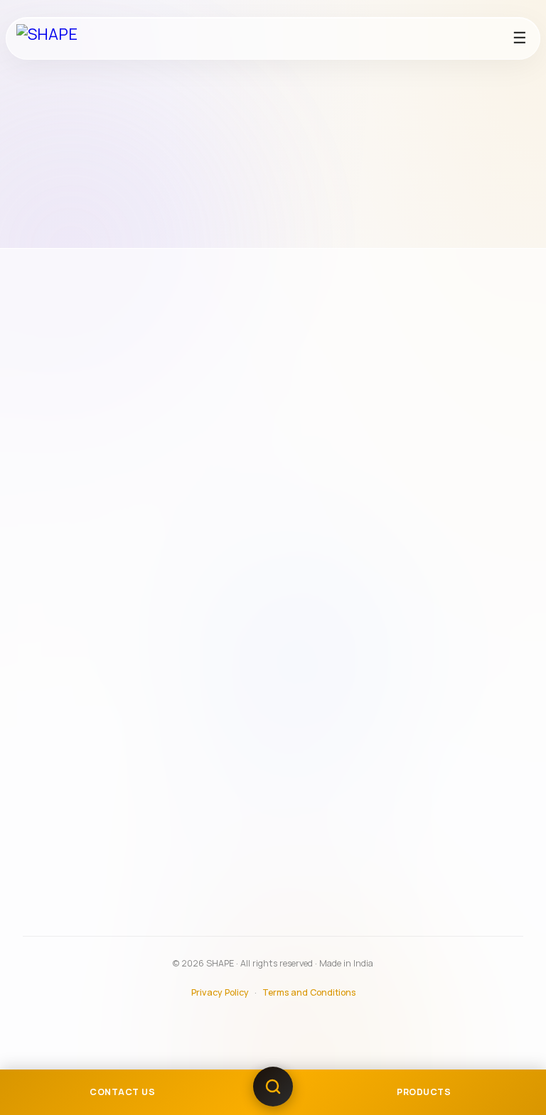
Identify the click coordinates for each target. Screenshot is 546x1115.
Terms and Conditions (308, 992)
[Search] (273, 1092)
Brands (53, 833)
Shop (48, 895)
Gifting (53, 756)
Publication (63, 777)
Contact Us (63, 875)
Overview (59, 549)
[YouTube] (108, 494)
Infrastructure (70, 570)
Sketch (53, 715)
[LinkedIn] (170, 494)
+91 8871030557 (69, 462)
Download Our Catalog (90, 915)
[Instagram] (47, 494)
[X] (140, 494)
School (53, 694)
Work (47, 735)
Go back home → (384, 238)
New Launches (71, 637)
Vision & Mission (74, 590)
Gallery (53, 854)
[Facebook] (77, 494)
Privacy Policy (220, 992)
